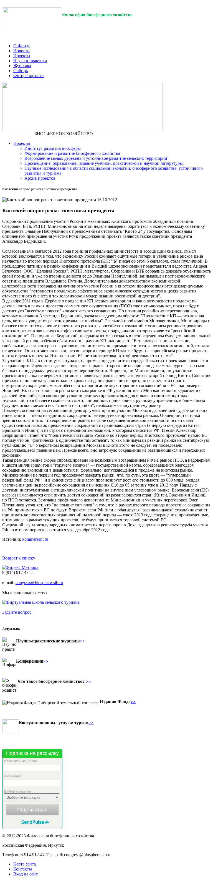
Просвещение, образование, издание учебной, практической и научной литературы (103, 163)
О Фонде (21, 45)
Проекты (21, 55)
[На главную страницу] (32, 20)
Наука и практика (30, 60)
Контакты (22, 869)
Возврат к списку (18, 558)
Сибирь (20, 70)
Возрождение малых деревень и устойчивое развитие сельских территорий (95, 158)
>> (82, 641)
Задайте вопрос (16, 612)
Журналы (22, 65)
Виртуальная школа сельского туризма (43, 602)
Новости (21, 50)
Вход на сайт (25, 874)
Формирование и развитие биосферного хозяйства (72, 153)
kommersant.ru (35, 539)
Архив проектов (39, 178)
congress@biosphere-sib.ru (39, 582)
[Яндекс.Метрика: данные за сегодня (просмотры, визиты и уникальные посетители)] (20, 567)
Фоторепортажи (28, 75)
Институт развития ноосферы (52, 148)
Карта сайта (24, 864)
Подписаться (32, 809)
